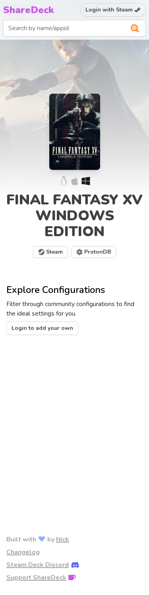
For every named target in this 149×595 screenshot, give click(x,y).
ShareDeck (28, 10)
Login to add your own (42, 328)
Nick (62, 539)
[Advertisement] (74, 422)
